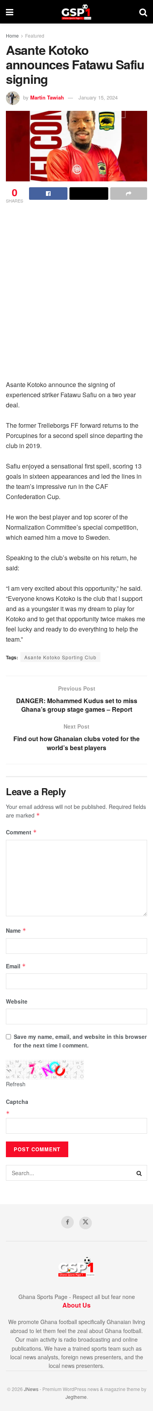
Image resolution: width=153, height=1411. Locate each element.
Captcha (17, 1101)
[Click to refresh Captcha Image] (45, 1070)
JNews (31, 1389)
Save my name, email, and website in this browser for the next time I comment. (80, 1041)
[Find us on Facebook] (67, 1222)
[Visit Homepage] (76, 12)
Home (12, 35)
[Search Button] (143, 12)
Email (16, 966)
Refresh (16, 1084)
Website (16, 1001)
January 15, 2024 (98, 97)
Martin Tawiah (47, 97)
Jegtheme (76, 1396)
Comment (21, 832)
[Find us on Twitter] (85, 1223)
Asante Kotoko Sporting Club (60, 657)
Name (16, 930)
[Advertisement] (76, 289)
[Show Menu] (9, 12)
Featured (34, 35)
